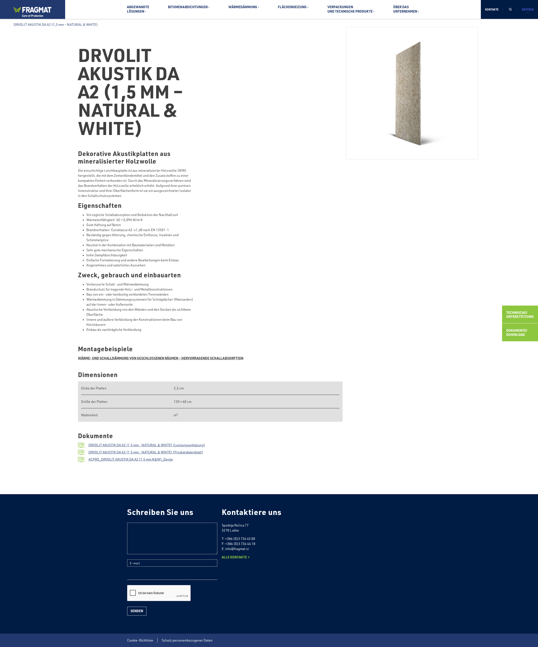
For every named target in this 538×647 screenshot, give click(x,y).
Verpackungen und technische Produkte (350, 9)
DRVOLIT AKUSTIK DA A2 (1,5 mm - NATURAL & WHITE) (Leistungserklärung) (146, 445)
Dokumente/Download (516, 332)
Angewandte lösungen (138, 9)
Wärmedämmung (242, 7)
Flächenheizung (292, 7)
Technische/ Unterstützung (520, 314)
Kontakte (492, 9)
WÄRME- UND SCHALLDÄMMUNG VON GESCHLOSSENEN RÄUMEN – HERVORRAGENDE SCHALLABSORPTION (160, 358)
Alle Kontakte (234, 557)
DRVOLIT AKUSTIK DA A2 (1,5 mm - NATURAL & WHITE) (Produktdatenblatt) (145, 452)
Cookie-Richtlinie (140, 640)
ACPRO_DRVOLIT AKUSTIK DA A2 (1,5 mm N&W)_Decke (130, 459)
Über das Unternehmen (405, 9)
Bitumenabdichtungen (188, 7)
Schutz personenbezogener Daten (187, 640)
